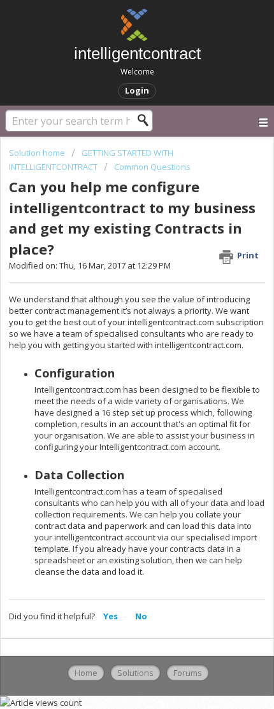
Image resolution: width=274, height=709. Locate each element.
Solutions (135, 672)
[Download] (113, 346)
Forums (187, 672)
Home (86, 672)
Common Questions (152, 166)
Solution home (38, 152)
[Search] (146, 120)
